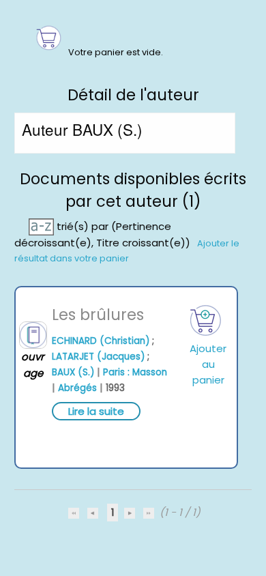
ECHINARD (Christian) (100, 340)
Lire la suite (96, 411)
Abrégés (77, 387)
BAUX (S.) (73, 372)
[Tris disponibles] (43, 225)
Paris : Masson (135, 372)
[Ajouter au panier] (205, 320)
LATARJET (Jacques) (98, 356)
